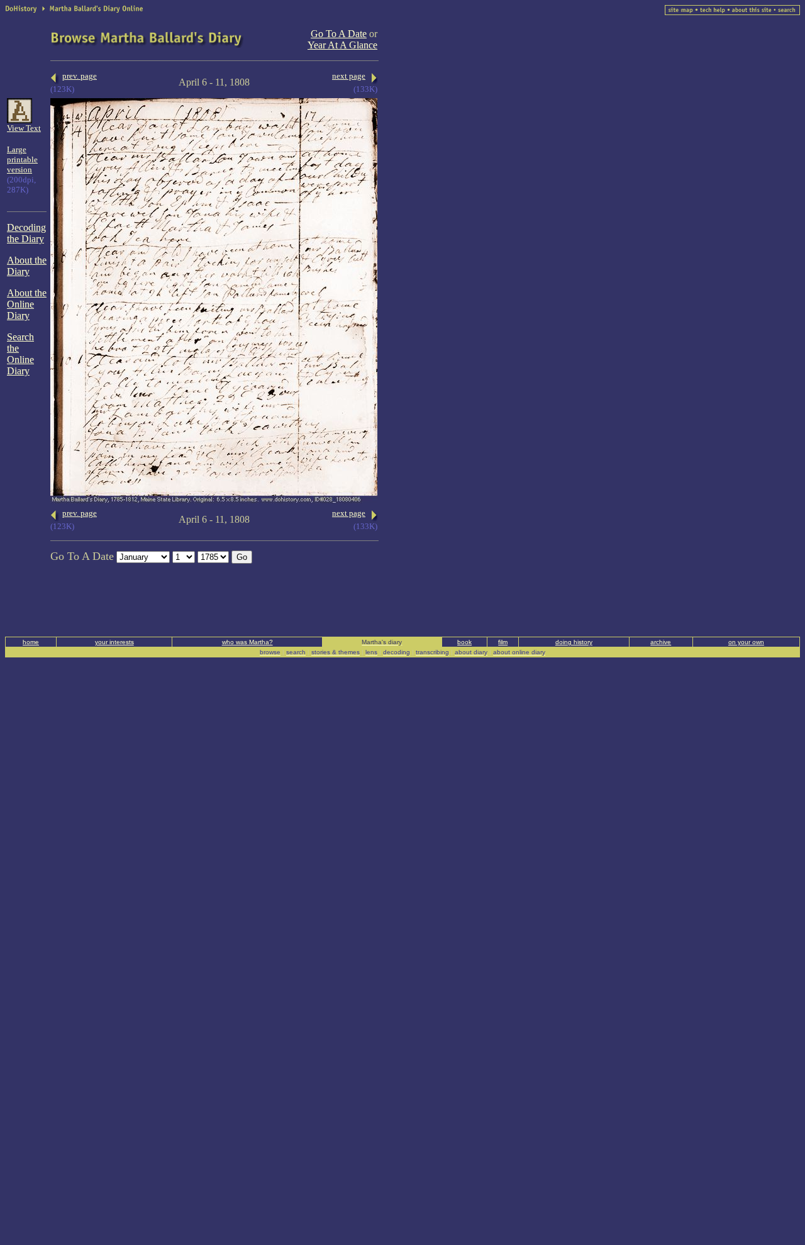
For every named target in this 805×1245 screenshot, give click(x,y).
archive (660, 642)
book (464, 642)
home (31, 642)
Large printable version (22, 159)
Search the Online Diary (20, 354)
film (503, 642)
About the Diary (27, 266)
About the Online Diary (27, 304)
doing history (573, 642)
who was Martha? (247, 642)
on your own (746, 642)
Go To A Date (339, 33)
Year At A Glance (342, 45)
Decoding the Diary (26, 233)
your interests (114, 642)
